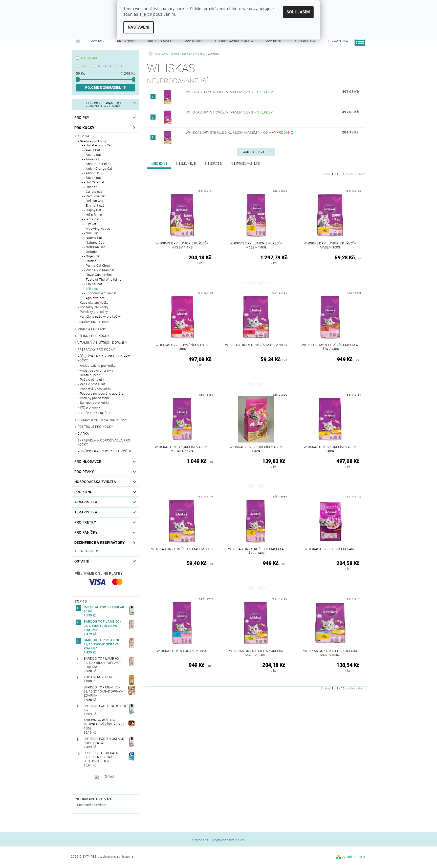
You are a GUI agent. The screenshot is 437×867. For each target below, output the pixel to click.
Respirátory (88, 551)
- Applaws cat (94, 298)
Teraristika (338, 41)
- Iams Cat (91, 219)
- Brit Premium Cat (98, 145)
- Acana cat (92, 155)
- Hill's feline (93, 215)
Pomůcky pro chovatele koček (104, 451)
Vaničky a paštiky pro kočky (100, 316)
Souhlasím (298, 12)
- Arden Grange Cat (98, 168)
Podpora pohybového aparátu (101, 393)
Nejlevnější (186, 163)
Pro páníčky (86, 532)
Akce (85, 66)
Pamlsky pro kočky (94, 312)
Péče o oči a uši (92, 379)
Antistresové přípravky (96, 370)
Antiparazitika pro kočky (97, 366)
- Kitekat (90, 224)
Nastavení (138, 27)
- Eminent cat (94, 205)
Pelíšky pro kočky (93, 336)
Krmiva (83, 136)
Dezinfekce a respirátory (99, 543)
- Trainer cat (93, 284)
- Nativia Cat (93, 238)
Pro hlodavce (160, 41)
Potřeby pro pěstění (94, 398)
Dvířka (83, 433)
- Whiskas (91, 289)
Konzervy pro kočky (94, 307)
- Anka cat (91, 159)
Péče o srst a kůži (93, 384)
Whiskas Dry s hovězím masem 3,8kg (230, 112)
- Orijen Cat (92, 256)
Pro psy (97, 41)
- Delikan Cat (93, 201)
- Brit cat (90, 187)
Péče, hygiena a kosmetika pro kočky (103, 358)
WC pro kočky (90, 407)
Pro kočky (126, 41)
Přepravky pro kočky (96, 349)
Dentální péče (90, 375)
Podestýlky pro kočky (95, 389)
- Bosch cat (92, 178)
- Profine (90, 261)
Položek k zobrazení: (105, 87)
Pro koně (274, 41)
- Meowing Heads (97, 228)
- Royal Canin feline (98, 275)
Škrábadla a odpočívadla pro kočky (103, 442)
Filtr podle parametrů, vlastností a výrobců (103, 105)
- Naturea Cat (94, 242)
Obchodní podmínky (91, 805)
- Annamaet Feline (97, 164)
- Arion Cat (92, 173)
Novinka (105, 66)
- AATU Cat (92, 150)
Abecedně (159, 163)
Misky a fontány (91, 329)
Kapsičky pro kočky (94, 302)
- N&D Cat (91, 233)
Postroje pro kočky (95, 427)
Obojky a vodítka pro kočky (102, 420)
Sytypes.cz (200, 840)
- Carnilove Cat (95, 196)
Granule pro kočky (93, 141)
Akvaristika (304, 41)
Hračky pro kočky (93, 322)
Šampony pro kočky (94, 402)
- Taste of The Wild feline (102, 279)
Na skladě (89, 58)
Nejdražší (213, 163)
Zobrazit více (253, 151)
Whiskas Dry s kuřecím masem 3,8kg (230, 92)
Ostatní (81, 561)
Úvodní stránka (78, 41)
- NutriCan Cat (94, 247)
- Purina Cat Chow (97, 265)
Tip (123, 66)
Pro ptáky (194, 41)
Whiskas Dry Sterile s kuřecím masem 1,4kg (239, 132)
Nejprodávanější (245, 163)
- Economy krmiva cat (100, 293)
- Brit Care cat (94, 182)
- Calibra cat (93, 192)
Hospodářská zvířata (234, 41)
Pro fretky (85, 522)
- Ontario (90, 252)
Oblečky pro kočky (94, 413)
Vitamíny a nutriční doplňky (102, 342)
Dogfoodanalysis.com (228, 840)
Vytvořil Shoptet (353, 857)
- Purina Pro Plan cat (99, 270)
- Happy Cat (92, 210)
